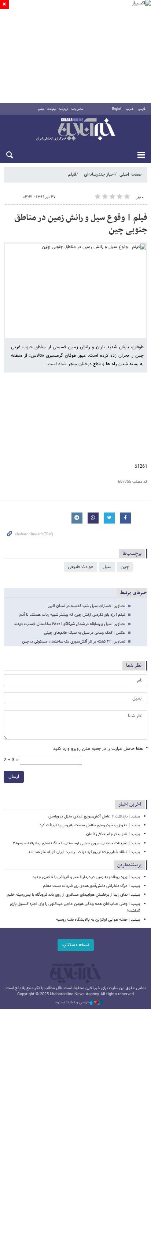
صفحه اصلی (130, 174)
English (116, 109)
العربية (129, 109)
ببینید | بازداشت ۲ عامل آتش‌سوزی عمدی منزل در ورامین (94, 816)
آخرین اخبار (129, 804)
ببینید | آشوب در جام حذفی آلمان (113, 834)
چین (125, 567)
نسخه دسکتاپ (75, 945)
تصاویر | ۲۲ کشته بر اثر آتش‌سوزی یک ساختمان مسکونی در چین (73, 642)
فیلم (72, 174)
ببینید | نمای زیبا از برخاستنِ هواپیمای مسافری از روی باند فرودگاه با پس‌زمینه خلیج (73, 895)
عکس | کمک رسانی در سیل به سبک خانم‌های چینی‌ (84, 633)
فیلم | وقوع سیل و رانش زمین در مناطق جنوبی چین (80, 224)
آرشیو (41, 109)
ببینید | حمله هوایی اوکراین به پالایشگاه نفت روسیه (98, 920)
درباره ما (64, 109)
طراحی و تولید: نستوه (72, 1003)
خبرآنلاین (75, 130)
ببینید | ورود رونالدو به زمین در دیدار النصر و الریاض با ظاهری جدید (86, 877)
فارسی (142, 109)
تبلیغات (51, 109)
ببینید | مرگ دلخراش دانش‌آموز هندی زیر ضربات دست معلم (91, 886)
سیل (107, 567)
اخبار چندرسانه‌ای (99, 174)
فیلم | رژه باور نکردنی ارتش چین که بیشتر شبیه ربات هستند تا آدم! (71, 615)
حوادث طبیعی (80, 567)
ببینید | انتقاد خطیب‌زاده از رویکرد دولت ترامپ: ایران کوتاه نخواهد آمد (84, 852)
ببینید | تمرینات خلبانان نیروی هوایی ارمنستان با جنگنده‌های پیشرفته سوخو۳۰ (76, 843)
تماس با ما (77, 109)
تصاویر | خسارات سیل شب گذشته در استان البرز (86, 606)
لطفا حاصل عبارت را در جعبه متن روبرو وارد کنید (100, 748)
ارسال (13, 776)
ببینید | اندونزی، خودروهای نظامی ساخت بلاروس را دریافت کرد (90, 825)
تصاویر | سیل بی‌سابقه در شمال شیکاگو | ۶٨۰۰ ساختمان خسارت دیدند (69, 624)
